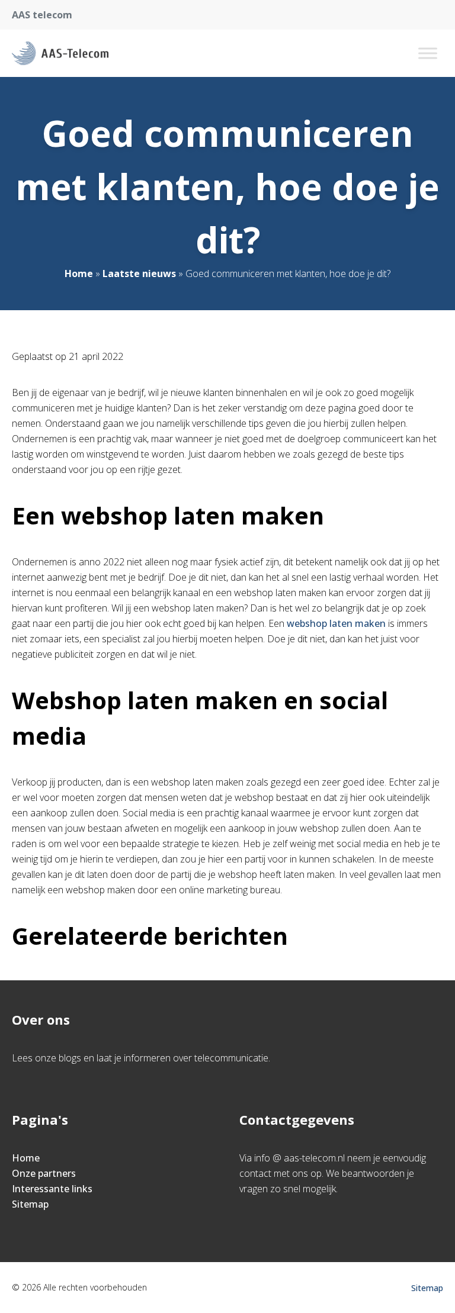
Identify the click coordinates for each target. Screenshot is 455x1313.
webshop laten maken (336, 623)
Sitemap (30, 1204)
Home (79, 273)
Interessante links (52, 1188)
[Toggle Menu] (427, 53)
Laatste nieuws (139, 273)
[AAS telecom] (60, 53)
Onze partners (44, 1173)
